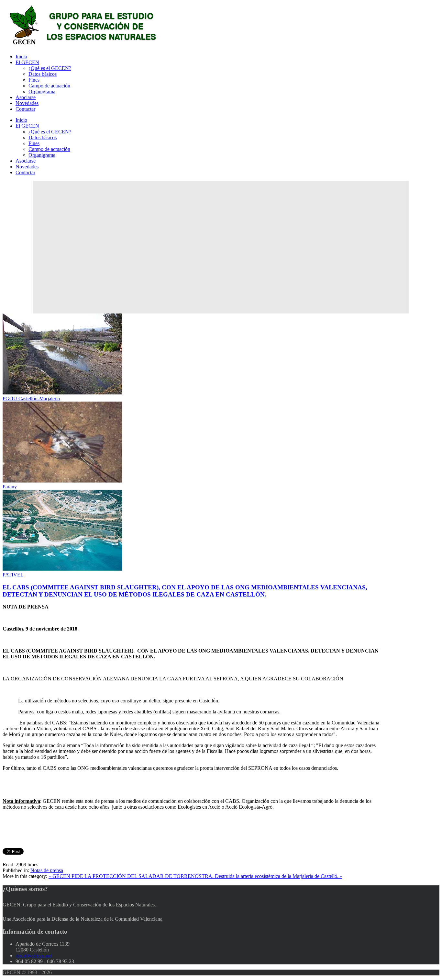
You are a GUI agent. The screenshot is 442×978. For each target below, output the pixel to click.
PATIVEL (13, 574)
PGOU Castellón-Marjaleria (31, 398)
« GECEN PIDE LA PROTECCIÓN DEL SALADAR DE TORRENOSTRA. (132, 876)
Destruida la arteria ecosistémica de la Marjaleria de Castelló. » (278, 876)
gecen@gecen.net (34, 955)
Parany (10, 486)
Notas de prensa (46, 870)
